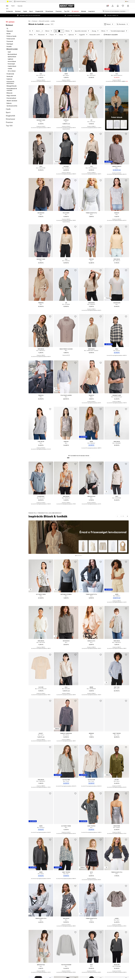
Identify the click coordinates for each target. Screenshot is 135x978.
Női (7, 6)
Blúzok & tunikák (44, 21)
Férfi (13, 6)
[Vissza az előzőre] (117, 516)
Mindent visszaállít (111, 34)
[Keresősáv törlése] (128, 11)
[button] (108, 24)
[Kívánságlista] (123, 6)
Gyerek (20, 6)
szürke (53, 21)
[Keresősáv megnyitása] (103, 11)
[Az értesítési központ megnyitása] (118, 5)
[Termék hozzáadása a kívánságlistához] (50, 41)
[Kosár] (128, 6)
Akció (38, 31)
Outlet (10, 1)
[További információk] (40, 82)
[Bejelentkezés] (112, 6)
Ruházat (34, 21)
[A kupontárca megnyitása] (107, 6)
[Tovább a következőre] (127, 516)
